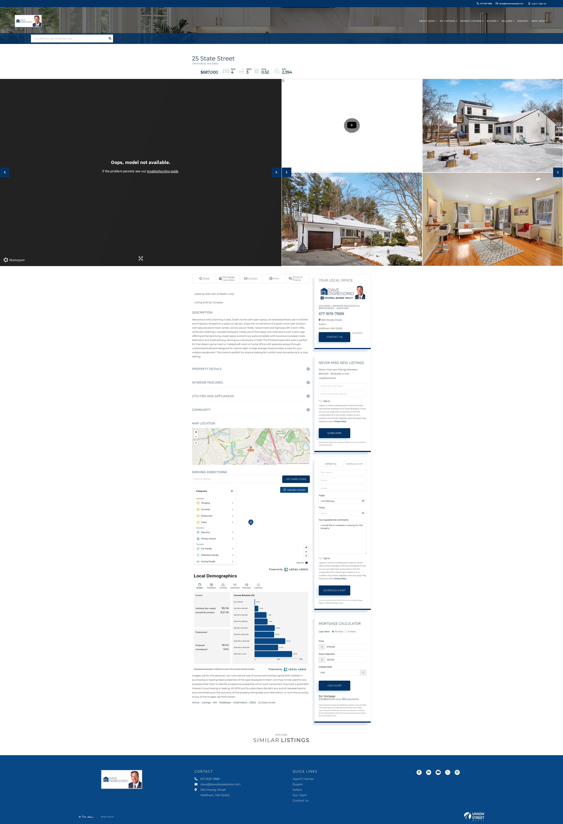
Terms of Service (333, 603)
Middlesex (225, 702)
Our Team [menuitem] (300, 795)
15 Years (352, 631)
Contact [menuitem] (523, 21)
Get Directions (296, 479)
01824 (252, 702)
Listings (206, 702)
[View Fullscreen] (196, 443)
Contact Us (335, 337)
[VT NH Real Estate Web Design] (474, 816)
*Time (322, 507)
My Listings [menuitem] (447, 21)
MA (215, 702)
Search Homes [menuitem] (303, 779)
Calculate (335, 685)
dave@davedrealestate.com (511, 4)
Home (195, 702)
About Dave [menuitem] (427, 21)
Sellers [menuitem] (507, 21)
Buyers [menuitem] (491, 21)
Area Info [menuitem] (538, 21)
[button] (110, 38)
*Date (321, 495)
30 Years (339, 631)
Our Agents (357, 333)
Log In (534, 4)
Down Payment (327, 654)
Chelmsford (240, 702)
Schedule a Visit (354, 464)
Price (321, 641)
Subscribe (334, 433)
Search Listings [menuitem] (471, 21)
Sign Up (542, 4)
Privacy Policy (340, 421)
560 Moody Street (215, 792)
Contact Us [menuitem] (301, 800)
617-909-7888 (486, 4)
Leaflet (280, 463)
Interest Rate (325, 667)
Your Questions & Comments (333, 520)
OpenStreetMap (292, 463)
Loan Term (324, 631)
